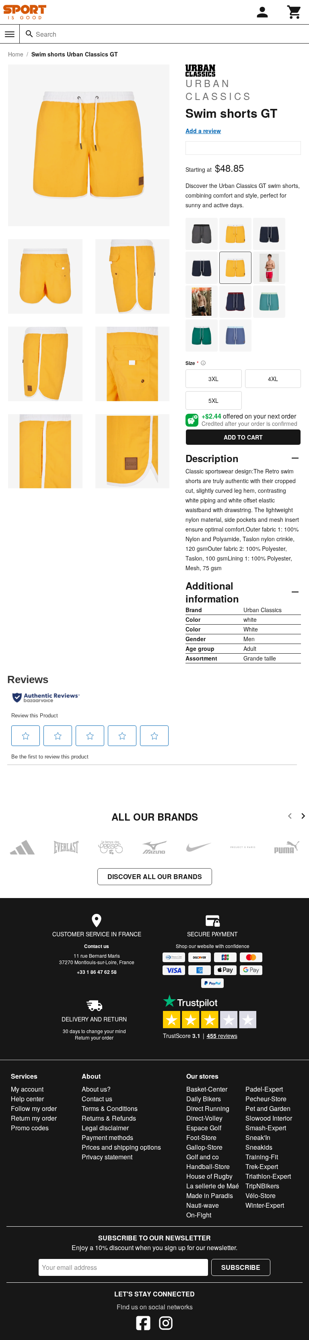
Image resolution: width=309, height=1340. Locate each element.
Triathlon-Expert (268, 1176)
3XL (213, 379)
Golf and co (202, 1156)
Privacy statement (107, 1156)
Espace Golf (203, 1127)
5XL (213, 400)
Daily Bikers (203, 1098)
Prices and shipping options (121, 1147)
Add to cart (243, 437)
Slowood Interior (268, 1118)
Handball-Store (208, 1166)
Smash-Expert (265, 1127)
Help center (27, 1098)
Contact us (96, 946)
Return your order (94, 1037)
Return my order (34, 1118)
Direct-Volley (204, 1118)
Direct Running (207, 1108)
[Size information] (203, 363)
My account (27, 1089)
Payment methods (107, 1137)
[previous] (290, 817)
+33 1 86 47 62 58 (97, 971)
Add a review (203, 131)
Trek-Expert (261, 1166)
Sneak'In (257, 1137)
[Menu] (9, 34)
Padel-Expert (264, 1089)
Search (46, 34)
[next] (303, 817)
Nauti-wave (202, 1205)
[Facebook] (143, 1324)
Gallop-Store (204, 1147)
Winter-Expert (264, 1205)
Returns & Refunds (109, 1118)
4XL (273, 379)
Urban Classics (218, 89)
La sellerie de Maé (212, 1185)
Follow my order (34, 1108)
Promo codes (30, 1127)
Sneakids (258, 1147)
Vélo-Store (260, 1195)
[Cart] (294, 12)
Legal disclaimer (105, 1127)
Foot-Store (201, 1137)
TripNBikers (262, 1185)
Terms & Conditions (110, 1108)
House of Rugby (209, 1176)
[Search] (29, 34)
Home (15, 54)
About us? (96, 1089)
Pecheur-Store (265, 1098)
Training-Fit (261, 1156)
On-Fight (198, 1214)
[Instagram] (166, 1324)
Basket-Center (206, 1089)
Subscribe (240, 1267)
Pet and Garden (267, 1108)
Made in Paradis (209, 1195)
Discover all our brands (154, 876)
